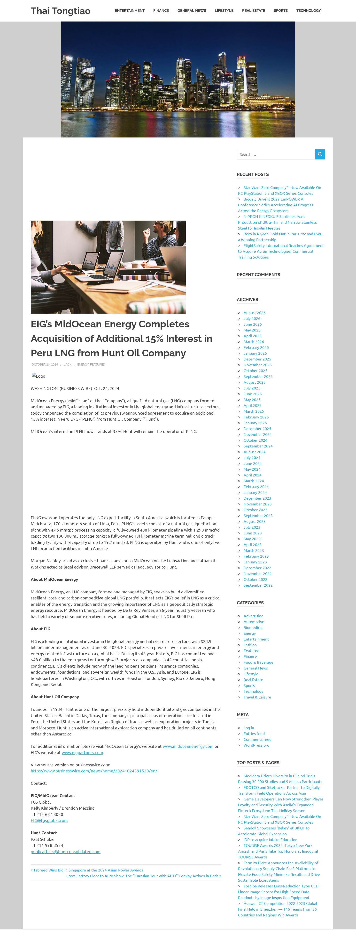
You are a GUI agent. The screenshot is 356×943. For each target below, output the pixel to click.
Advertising (253, 615)
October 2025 (255, 370)
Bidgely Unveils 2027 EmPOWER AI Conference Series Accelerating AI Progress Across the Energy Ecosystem (275, 204)
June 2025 (253, 393)
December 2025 (257, 358)
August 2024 (255, 451)
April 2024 (253, 474)
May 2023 (252, 538)
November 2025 (258, 364)
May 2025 (252, 399)
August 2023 (255, 521)
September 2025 (258, 376)
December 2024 (257, 428)
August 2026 (255, 312)
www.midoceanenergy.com (188, 746)
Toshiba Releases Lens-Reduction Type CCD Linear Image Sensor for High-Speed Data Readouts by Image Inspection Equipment (278, 891)
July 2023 (252, 527)
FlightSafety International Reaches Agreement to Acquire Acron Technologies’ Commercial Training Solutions (281, 251)
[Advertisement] (126, 185)
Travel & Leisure (257, 696)
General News (192, 10)
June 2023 (253, 532)
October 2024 (255, 440)
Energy (83, 364)
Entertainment (130, 10)
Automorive (254, 621)
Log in (249, 727)
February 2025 (256, 416)
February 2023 (256, 556)
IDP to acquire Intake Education (270, 839)
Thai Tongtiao (61, 10)
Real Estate (253, 10)
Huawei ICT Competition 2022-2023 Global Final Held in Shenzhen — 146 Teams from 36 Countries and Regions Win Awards (277, 909)
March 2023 (254, 550)
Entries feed (254, 733)
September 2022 (258, 585)
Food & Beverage (258, 662)
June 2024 (253, 463)
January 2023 (255, 561)
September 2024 (258, 445)
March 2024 (254, 480)
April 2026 (253, 335)
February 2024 (256, 486)
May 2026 (252, 329)
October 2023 (255, 509)
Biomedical (253, 627)
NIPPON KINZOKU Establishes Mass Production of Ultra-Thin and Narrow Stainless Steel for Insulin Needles (277, 222)
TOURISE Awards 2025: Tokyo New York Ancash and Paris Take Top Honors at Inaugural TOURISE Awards (278, 851)
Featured (97, 364)
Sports (281, 10)
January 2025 (255, 422)
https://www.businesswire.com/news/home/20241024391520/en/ (94, 770)
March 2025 (254, 411)
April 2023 (253, 544)
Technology (308, 10)
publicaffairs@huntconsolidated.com (66, 851)
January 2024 (255, 492)
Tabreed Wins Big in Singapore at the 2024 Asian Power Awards (88, 869)
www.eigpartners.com (82, 752)
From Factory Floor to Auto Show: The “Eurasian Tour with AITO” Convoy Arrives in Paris (142, 875)
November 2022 (258, 573)
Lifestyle (224, 10)
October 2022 (255, 579)
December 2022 (257, 567)
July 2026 (252, 318)
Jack (67, 364)
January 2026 (255, 353)
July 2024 (252, 457)
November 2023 (258, 503)
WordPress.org (256, 744)
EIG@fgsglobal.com (49, 820)
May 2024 (252, 469)
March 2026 (254, 341)
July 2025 (252, 387)
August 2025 (255, 382)
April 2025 (253, 405)
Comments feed (257, 739)
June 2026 (253, 324)
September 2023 (258, 515)
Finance (161, 10)
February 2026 (256, 347)
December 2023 (257, 498)
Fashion (250, 644)
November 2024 (258, 434)
